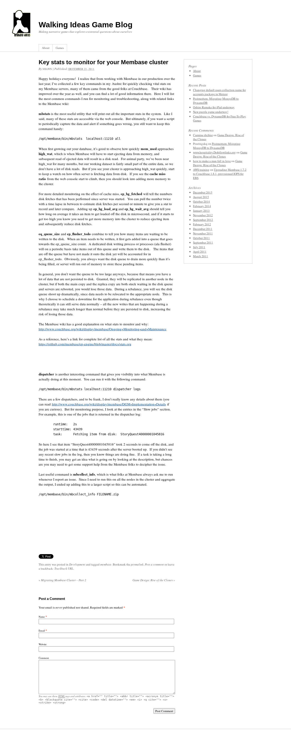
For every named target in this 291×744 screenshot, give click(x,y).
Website (43, 644)
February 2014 (202, 206)
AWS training (201, 170)
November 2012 (203, 215)
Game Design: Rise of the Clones (154, 580)
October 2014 (201, 201)
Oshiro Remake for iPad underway (214, 107)
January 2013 (201, 211)
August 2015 (201, 197)
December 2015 (202, 192)
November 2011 (203, 233)
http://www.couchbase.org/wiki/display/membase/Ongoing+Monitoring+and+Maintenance (102, 329)
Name (42, 616)
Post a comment (154, 564)
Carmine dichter (203, 135)
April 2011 (199, 252)
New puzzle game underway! (210, 112)
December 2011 (202, 229)
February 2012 (202, 224)
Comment (44, 658)
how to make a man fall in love (212, 161)
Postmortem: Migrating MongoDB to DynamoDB (217, 146)
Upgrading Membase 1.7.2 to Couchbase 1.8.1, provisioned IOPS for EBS (219, 174)
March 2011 (200, 256)
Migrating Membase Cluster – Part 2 (62, 580)
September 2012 (203, 220)
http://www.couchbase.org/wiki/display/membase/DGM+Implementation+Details (109, 404)
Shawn (47, 69)
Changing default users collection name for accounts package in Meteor (219, 92)
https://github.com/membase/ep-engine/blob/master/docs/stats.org (85, 344)
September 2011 (203, 242)
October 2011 (201, 238)
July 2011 (199, 247)
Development (77, 564)
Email (42, 630)
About (46, 48)
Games (60, 48)
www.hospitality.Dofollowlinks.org (214, 152)
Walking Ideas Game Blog (86, 24)
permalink (137, 564)
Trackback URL (63, 568)
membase (105, 564)
